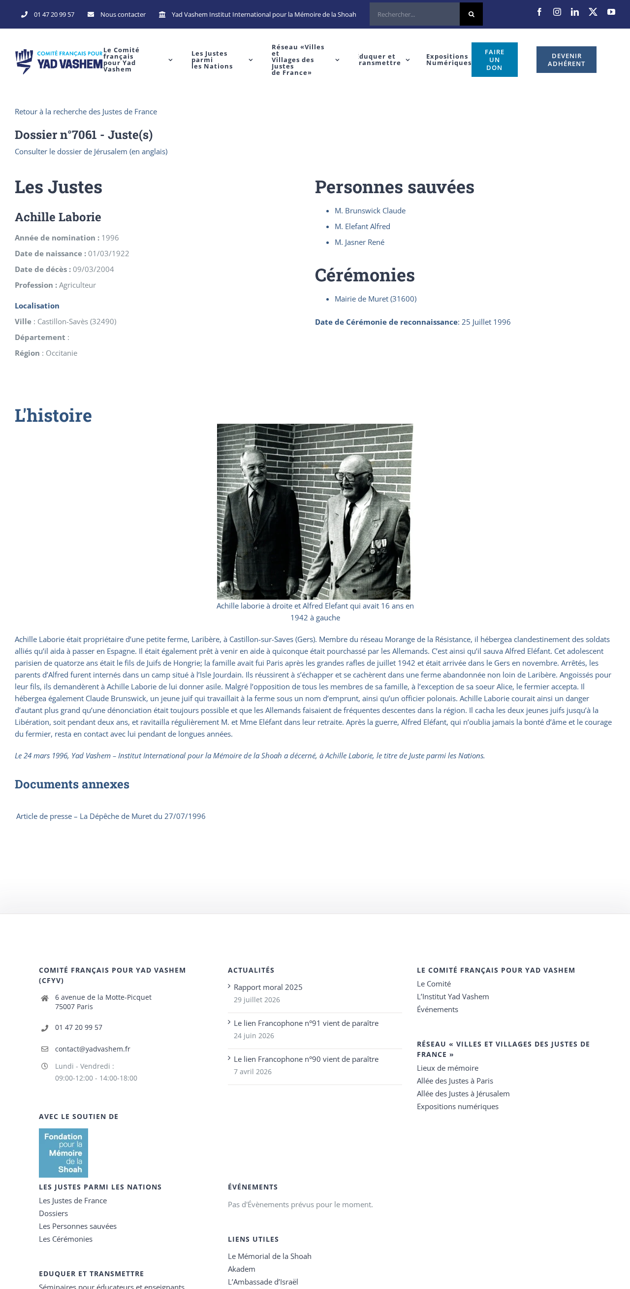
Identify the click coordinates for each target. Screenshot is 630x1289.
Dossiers (53, 1213)
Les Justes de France (73, 1200)
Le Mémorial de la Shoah (270, 1256)
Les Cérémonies (66, 1239)
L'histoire (53, 415)
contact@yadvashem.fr (92, 1048)
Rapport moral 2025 (268, 987)
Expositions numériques (458, 1106)
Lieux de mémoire (447, 1068)
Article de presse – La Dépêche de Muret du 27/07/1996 (111, 816)
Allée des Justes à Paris (455, 1080)
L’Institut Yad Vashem (453, 996)
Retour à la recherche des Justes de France (86, 111)
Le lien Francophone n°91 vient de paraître (306, 1023)
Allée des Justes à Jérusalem (463, 1093)
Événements (437, 1009)
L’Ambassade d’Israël (263, 1282)
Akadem (241, 1269)
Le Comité (434, 983)
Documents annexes (72, 784)
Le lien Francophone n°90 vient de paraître (306, 1059)
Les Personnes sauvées (78, 1226)
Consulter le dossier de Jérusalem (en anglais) (91, 151)
